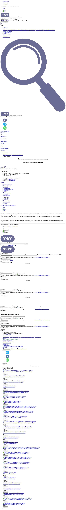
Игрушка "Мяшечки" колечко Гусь (10, 438)
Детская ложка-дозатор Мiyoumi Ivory (11, 489)
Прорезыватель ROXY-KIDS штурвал (11, 402)
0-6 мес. (5, 341)
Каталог (6, 27)
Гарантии (5, 2)
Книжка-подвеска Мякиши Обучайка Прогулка (13, 504)
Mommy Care (35, 30)
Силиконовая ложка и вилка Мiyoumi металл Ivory (14, 433)
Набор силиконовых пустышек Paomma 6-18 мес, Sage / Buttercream (18, 412)
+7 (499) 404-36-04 (5, 20)
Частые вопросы (19, 346)
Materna (26, 30)
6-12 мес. (9, 341)
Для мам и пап (6, 190)
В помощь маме (6, 37)
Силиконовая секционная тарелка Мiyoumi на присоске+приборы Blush (19, 422)
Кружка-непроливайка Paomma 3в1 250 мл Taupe (14, 397)
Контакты (5, 35)
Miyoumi (30, 30)
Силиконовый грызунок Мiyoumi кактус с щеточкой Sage (15, 453)
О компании (6, 198)
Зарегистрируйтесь (12, 245)
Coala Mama (17, 30)
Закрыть (2, 330)
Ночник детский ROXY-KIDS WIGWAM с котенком (14, 417)
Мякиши (53, 30)
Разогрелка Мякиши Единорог (10, 443)
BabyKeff (12, 30)
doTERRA (22, 30)
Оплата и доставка (7, 34)
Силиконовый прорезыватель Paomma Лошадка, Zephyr (15, 392)
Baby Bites (8, 30)
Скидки (5, 33)
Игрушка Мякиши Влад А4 (9, 387)
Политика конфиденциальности (10, 226)
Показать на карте (12, 205)
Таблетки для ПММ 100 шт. (9, 473)
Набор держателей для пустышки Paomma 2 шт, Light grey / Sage (17, 427)
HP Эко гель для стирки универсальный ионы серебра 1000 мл (17, 499)
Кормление (5, 187)
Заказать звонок (4, 22)
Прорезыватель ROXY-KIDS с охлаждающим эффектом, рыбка (17, 458)
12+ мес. (13, 341)
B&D (4, 30)
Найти (16, 19)
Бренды (4, 28)
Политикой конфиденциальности (42, 257)
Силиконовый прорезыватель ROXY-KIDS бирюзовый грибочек (17, 371)
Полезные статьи (7, 346)
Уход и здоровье (6, 188)
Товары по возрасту (7, 31)
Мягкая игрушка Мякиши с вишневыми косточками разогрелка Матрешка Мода (21, 448)
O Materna (5, 3)
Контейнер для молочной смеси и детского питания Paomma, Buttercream (19, 407)
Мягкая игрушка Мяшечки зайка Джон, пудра (13, 382)
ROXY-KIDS (48, 30)
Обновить (15, 274)
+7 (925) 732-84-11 (12, 179)
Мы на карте (6, 1)
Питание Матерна (7, 32)
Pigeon (43, 30)
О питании (5, 199)
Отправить (3, 276)
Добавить (5, 374)
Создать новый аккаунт (5, 258)
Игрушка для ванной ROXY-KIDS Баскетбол (13, 494)
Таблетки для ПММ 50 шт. (9, 478)
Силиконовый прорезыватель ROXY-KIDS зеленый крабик (16, 463)
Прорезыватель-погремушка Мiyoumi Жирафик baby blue (15, 468)
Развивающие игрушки (8, 189)
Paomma (40, 30)
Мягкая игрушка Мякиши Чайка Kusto (11, 484)
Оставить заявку (4, 321)
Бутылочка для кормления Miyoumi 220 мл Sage (13, 376)
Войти (26, 244)
